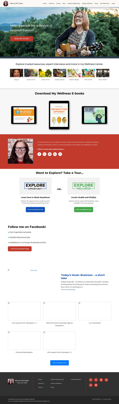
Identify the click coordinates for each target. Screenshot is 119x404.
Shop (96, 3)
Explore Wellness (87, 3)
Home (45, 3)
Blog (64, 3)
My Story (51, 3)
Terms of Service (96, 399)
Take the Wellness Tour (84, 209)
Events (58, 3)
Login (113, 3)
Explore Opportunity (74, 3)
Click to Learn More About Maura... (50, 149)
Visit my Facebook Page (20, 249)
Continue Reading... (68, 289)
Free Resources (104, 3)
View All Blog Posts (60, 363)
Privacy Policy (107, 399)
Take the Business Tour (35, 209)
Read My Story (21, 38)
